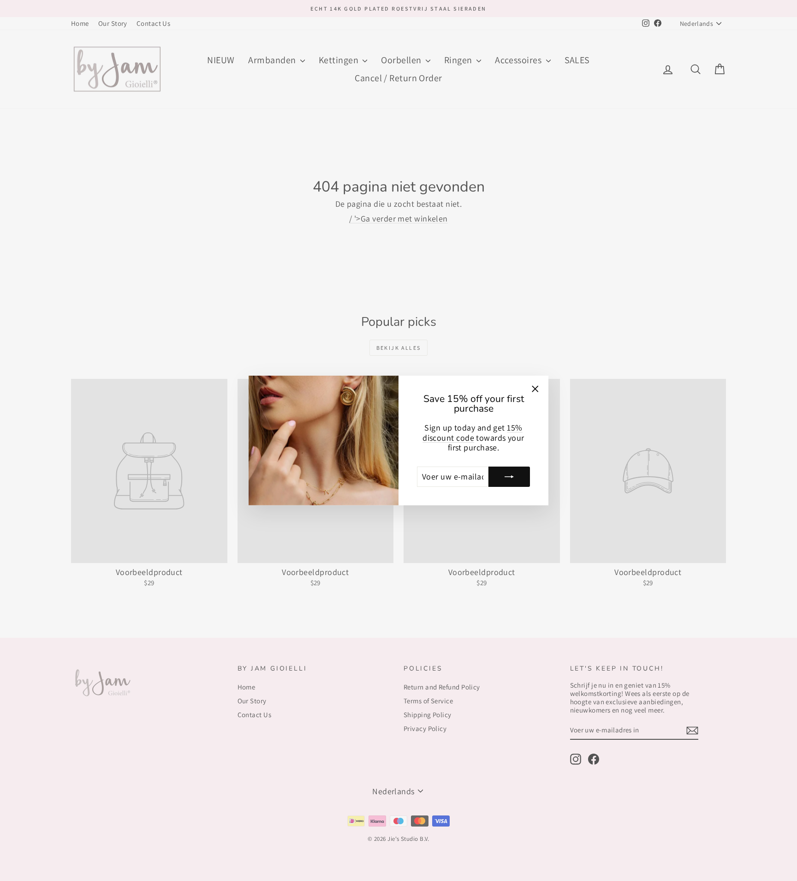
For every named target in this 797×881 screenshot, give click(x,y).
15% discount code (472, 432)
